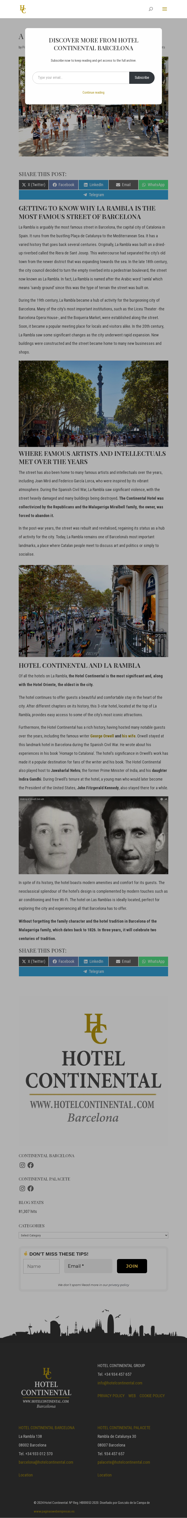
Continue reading (93, 92)
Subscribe (142, 77)
